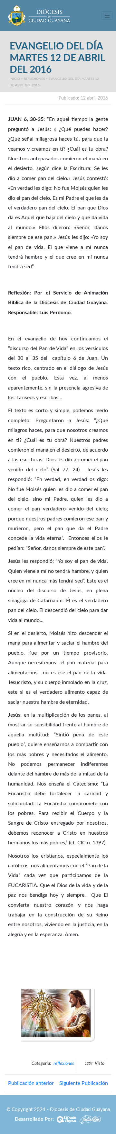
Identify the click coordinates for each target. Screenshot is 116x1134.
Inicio (15, 78)
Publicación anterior (31, 1083)
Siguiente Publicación (83, 1083)
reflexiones (34, 78)
